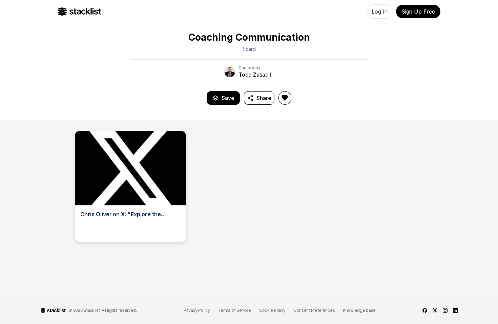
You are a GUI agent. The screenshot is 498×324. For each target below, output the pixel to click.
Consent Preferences (314, 310)
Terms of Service (234, 310)
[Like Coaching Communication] (284, 98)
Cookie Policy (272, 310)
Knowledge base (359, 310)
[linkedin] (455, 310)
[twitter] (435, 310)
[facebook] (424, 310)
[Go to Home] (79, 11)
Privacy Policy (197, 310)
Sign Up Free (418, 11)
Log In (380, 11)
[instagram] (445, 310)
